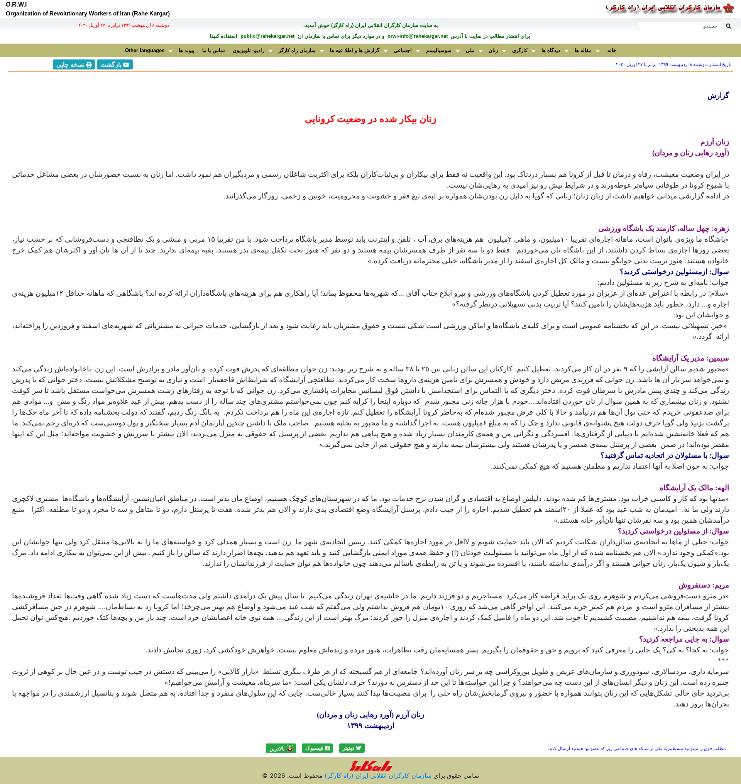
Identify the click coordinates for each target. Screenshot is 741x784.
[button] (352, 748)
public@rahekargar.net (266, 36)
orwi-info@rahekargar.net (417, 36)
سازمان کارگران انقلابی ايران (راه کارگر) (377, 775)
